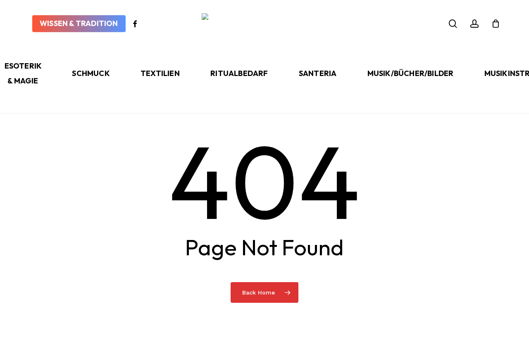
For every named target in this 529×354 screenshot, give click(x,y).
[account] (474, 23)
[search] (453, 23)
